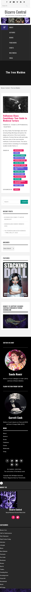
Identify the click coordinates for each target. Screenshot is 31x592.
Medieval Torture (20, 165)
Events (11, 48)
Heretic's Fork (19, 157)
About (11, 27)
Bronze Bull (18, 150)
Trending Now (4, 572)
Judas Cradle (19, 162)
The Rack (17, 179)
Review (2, 563)
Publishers (13, 43)
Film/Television (4, 536)
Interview (2, 542)
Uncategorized (4, 575)
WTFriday (2, 587)
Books (11, 38)
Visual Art (3, 578)
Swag (11, 58)
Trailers (2, 569)
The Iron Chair (19, 174)
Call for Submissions (6, 533)
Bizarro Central (15, 12)
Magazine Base (12, 478)
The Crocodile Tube (19, 168)
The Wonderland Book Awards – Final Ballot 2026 (15, 231)
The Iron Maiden (20, 176)
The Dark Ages (19, 171)
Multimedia (13, 53)
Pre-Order (3, 557)
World (17, 189)
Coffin (17, 153)
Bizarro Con (3, 530)
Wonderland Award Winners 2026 (14, 225)
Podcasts (2, 554)
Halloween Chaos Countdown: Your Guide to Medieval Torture (15, 118)
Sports (2, 566)
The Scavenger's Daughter (20, 182)
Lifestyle (2, 545)
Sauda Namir (7, 127)
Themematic (21, 478)
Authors (12, 33)
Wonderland (3, 581)
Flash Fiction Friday (5, 539)
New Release (3, 551)
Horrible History (20, 160)
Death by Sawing (20, 155)
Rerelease (3, 560)
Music (1, 548)
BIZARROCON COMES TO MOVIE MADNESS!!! (14, 218)
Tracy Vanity (19, 185)
